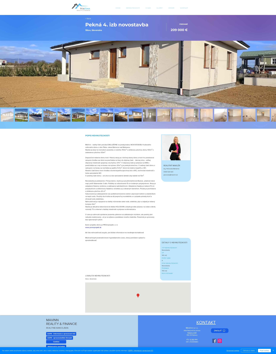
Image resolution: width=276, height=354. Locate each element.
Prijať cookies (264, 351)
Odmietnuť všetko (249, 351)
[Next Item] (272, 74)
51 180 (192, 339)
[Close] (273, 350)
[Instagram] (220, 341)
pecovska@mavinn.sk (171, 175)
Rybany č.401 (192, 333)
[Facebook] (214, 341)
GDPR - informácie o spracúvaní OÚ (140, 351)
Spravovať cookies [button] (233, 351)
